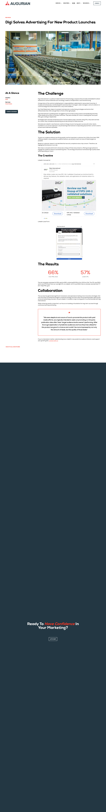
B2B (6, 99)
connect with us (53, 340)
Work (73, 3)
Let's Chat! (53, 639)
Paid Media (8, 17)
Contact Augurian (12, 111)
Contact (97, 3)
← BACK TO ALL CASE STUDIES (12, 346)
